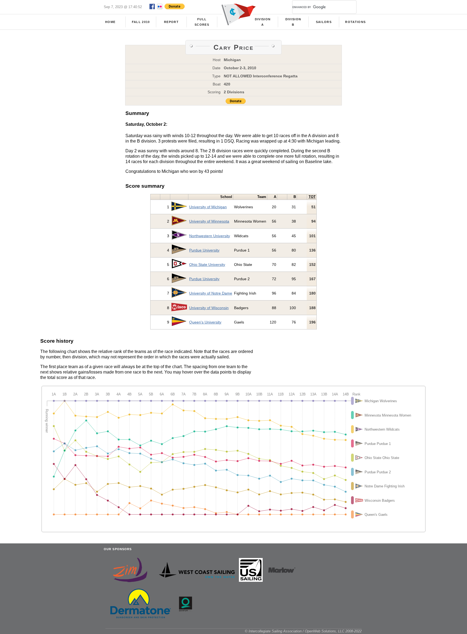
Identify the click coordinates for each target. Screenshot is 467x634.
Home (110, 22)
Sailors (324, 22)
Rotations (355, 22)
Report (171, 22)
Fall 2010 (141, 22)
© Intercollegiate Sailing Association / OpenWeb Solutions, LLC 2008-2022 (303, 631)
